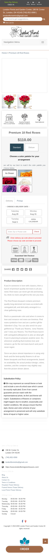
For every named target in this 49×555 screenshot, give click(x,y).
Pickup (20, 201)
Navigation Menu (12, 42)
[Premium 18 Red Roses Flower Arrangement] (9, 102)
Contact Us (6, 480)
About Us (5, 477)
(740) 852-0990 (29, 13)
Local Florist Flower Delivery (11, 490)
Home (4, 53)
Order (24, 549)
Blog (3, 475)
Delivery (9, 201)
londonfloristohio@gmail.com (15, 16)
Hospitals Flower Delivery (10, 485)
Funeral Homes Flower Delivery (12, 487)
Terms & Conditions (8, 482)
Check (36, 232)
